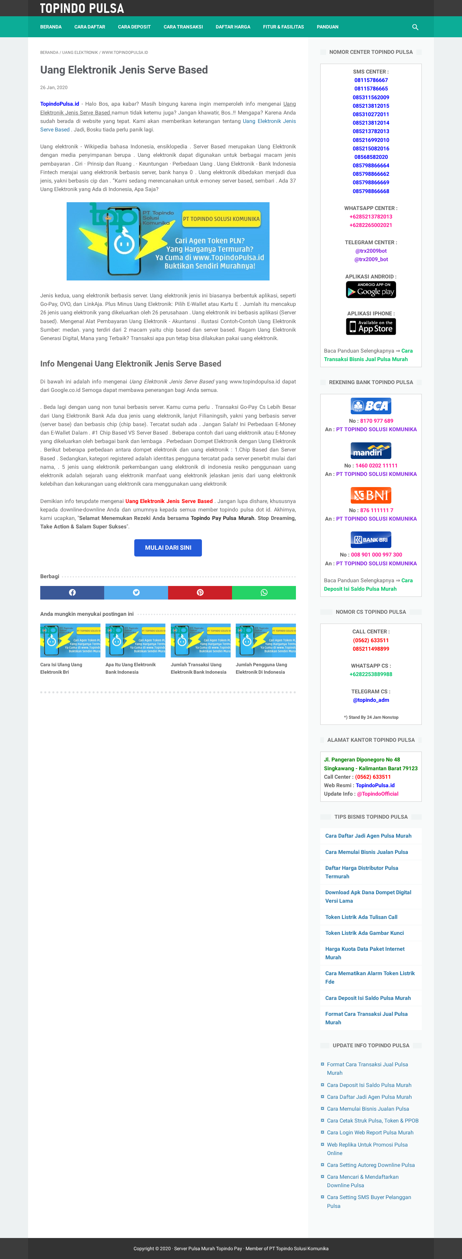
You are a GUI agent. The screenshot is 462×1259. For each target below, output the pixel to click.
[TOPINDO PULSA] (86, 8)
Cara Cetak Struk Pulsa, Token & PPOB (373, 1120)
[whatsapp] (264, 593)
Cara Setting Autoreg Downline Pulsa (371, 1165)
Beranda (51, 26)
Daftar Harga (233, 26)
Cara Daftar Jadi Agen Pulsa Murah (368, 836)
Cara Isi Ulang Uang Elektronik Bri (61, 668)
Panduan (328, 26)
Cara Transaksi (183, 26)
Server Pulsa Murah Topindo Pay (208, 1248)
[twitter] (136, 593)
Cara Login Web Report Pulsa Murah (370, 1132)
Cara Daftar (89, 26)
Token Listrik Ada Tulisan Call (361, 917)
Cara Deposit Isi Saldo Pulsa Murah (368, 998)
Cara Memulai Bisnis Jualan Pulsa (366, 852)
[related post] (70, 640)
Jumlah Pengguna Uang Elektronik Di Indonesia (261, 668)
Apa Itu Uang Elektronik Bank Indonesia (131, 668)
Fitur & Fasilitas (283, 26)
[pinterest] (200, 593)
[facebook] (72, 593)
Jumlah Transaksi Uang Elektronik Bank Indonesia (199, 668)
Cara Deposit (134, 26)
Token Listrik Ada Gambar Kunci (364, 933)
